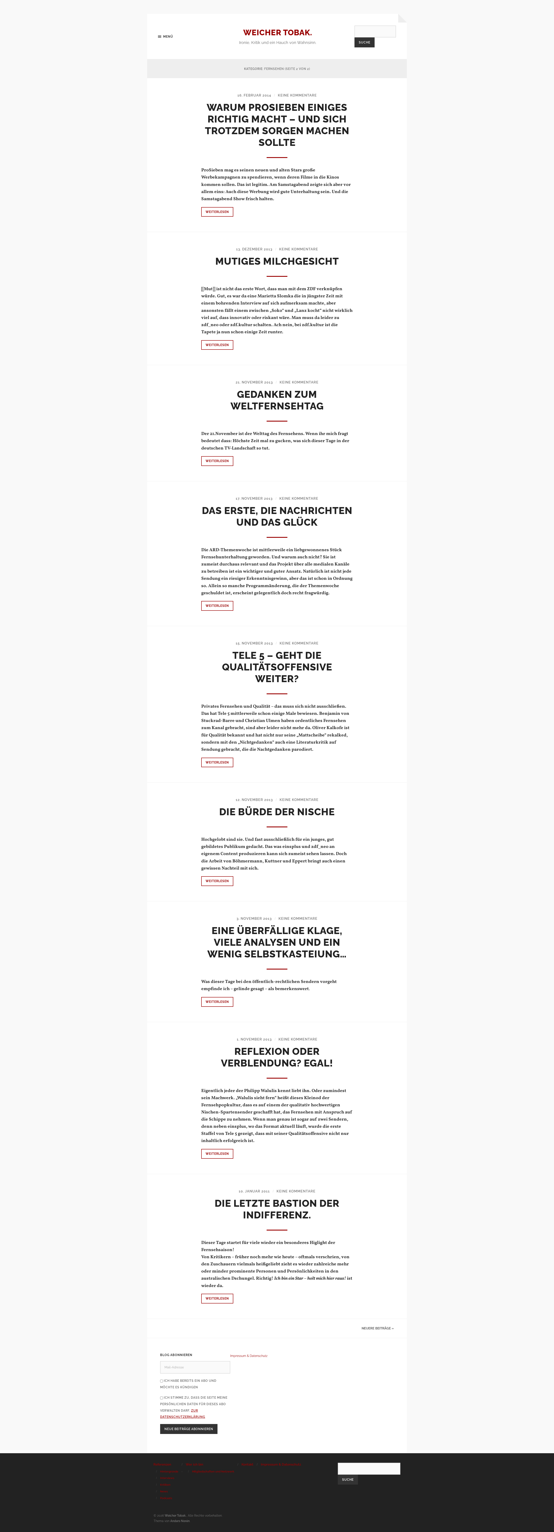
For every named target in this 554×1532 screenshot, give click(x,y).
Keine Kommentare (297, 95)
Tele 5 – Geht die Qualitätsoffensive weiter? (277, 667)
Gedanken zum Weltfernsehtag (277, 400)
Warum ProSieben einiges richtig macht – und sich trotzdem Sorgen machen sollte (277, 125)
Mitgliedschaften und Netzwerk (213, 1471)
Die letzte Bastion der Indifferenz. (277, 1209)
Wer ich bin (194, 1464)
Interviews (167, 1478)
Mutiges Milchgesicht (277, 261)
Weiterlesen (217, 212)
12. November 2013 (254, 800)
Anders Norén (180, 1521)
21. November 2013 (254, 382)
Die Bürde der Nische (277, 812)
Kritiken (165, 1484)
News (164, 1491)
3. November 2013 (254, 919)
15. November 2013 (254, 643)
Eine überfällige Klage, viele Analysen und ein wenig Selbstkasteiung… (277, 942)
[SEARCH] (375, 31)
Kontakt (247, 1464)
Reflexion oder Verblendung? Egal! (277, 1057)
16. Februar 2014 (254, 95)
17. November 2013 (254, 498)
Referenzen (162, 1464)
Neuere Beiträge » (378, 1328)
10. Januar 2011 (254, 1191)
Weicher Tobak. (277, 32)
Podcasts (166, 1498)
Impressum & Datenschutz (248, 1356)
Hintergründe (169, 1471)
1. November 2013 (254, 1039)
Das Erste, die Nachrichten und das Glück (277, 516)
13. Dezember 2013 (254, 249)
